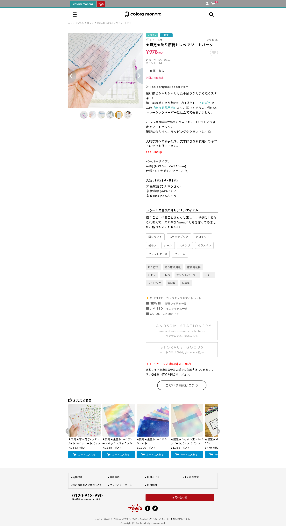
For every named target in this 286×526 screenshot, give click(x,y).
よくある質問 (191, 477)
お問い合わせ (179, 497)
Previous (68, 76)
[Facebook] (147, 508)
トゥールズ (156, 40)
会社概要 (77, 477)
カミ (89, 23)
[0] (213, 2)
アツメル (80, 23)
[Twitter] (155, 508)
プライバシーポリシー (122, 485)
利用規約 (152, 485)
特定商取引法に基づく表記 (87, 485)
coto (70, 23)
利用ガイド (153, 477)
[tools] (135, 506)
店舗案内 (115, 477)
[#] (214, 52)
